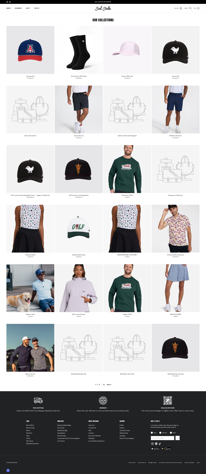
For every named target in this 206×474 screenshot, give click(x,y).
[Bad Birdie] (103, 8)
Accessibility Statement (96, 441)
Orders (122, 428)
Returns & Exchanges (127, 438)
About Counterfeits (189, 462)
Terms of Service (142, 462)
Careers (91, 433)
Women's (18, 8)
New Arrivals (30, 428)
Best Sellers (30, 425)
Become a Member (95, 436)
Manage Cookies (152, 462)
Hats (28, 8)
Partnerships (61, 436)
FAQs (198, 462)
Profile (122, 425)
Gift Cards (29, 441)
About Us (92, 425)
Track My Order (125, 430)
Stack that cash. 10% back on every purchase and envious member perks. (103, 411)
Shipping (91, 438)
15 (104, 385)
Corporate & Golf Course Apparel (68, 438)
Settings (122, 436)
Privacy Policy (132, 462)
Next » (109, 385)
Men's (8, 8)
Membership (124, 433)
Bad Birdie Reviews (32, 444)
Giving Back (61, 433)
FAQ (90, 430)
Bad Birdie (14, 462)
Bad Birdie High (62, 430)
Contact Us (92, 428)
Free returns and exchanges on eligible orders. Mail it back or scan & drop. (168, 411)
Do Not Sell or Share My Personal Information (170, 462)
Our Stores (61, 441)
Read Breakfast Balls (64, 425)
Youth (36, 8)
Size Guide (60, 428)
